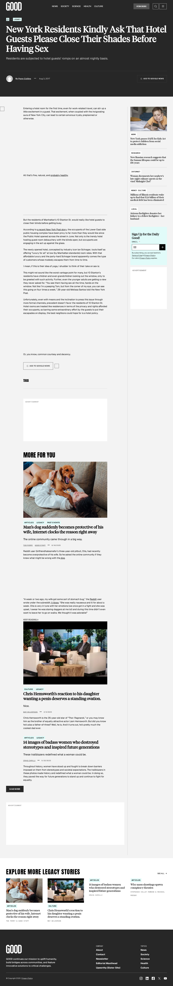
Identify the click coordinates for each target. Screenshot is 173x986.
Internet (135, 172)
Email (136, 242)
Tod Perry (28, 545)
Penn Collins (24, 78)
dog (62, 558)
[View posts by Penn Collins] (9, 78)
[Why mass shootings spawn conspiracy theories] (149, 887)
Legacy (17, 19)
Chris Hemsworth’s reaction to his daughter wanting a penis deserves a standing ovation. (62, 696)
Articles (29, 522)
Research (135, 153)
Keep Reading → (31, 619)
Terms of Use (137, 255)
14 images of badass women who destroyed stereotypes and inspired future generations (61, 744)
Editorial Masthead (106, 963)
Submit (163, 248)
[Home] (7, 19)
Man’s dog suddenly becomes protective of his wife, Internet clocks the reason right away (63, 529)
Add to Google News (153, 78)
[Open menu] (163, 6)
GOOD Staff (40, 545)
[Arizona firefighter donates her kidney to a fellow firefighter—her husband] (148, 213)
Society (65, 6)
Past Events (53, 522)
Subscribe (141, 6)
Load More (14, 789)
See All (161, 873)
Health (87, 6)
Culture (98, 6)
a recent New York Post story (52, 229)
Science (76, 6)
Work (133, 134)
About (99, 949)
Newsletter (102, 958)
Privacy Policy (149, 255)
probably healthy (59, 175)
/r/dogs (55, 602)
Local (134, 209)
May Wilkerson (30, 712)
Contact (100, 954)
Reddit (93, 599)
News (55, 6)
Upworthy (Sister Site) (108, 967)
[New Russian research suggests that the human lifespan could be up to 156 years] (148, 157)
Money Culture (138, 190)
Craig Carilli (29, 761)
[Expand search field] (156, 6)
